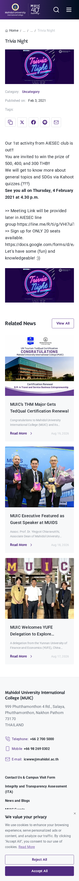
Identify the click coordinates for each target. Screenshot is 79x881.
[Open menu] (69, 10)
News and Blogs (17, 801)
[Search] (56, 10)
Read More (27, 847)
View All (63, 323)
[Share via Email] (56, 122)
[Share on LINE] (45, 122)
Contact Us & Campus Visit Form (30, 777)
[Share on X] (22, 122)
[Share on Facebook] (33, 122)
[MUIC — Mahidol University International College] (22, 9)
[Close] (74, 813)
